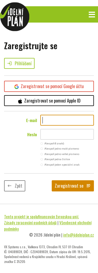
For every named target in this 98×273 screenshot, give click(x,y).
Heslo (32, 134)
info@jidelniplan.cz (78, 235)
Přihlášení (19, 63)
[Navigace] (92, 14)
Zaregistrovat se (73, 185)
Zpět (14, 185)
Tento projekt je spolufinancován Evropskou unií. (41, 216)
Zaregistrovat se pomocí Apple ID (52, 100)
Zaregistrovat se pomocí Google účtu (52, 86)
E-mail (31, 120)
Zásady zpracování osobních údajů (30, 222)
